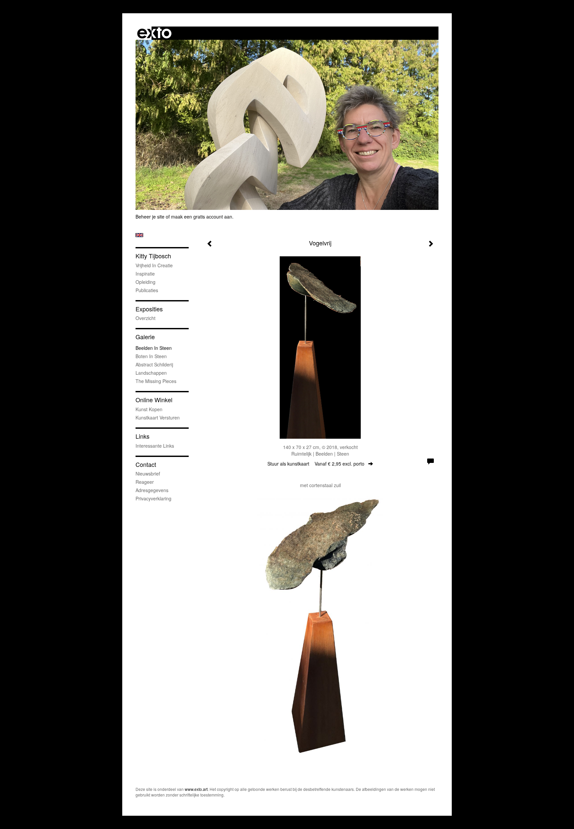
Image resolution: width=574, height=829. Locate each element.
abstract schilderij (154, 364)
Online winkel (154, 400)
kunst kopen (149, 409)
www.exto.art (196, 789)
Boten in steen (151, 356)
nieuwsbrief (148, 473)
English (139, 235)
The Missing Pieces (156, 381)
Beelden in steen (154, 348)
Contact (146, 464)
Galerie (145, 337)
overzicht (145, 318)
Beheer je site (150, 216)
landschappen (151, 372)
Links (142, 436)
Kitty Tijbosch (153, 256)
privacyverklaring (153, 498)
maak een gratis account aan (201, 216)
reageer (145, 481)
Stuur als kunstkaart (315, 463)
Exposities (149, 309)
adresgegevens (152, 490)
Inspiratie (145, 273)
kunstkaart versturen (158, 417)
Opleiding (145, 282)
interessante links (155, 445)
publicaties (147, 290)
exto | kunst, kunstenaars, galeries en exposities (154, 33)
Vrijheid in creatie (154, 265)
